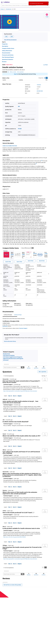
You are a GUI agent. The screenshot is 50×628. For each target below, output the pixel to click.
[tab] (3, 9)
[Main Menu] (2, 2)
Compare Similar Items (8, 48)
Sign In (15, 74)
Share (46, 64)
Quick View (8, 261)
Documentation (6, 53)
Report (19, 396)
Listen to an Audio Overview (10, 145)
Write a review (13, 71)
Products (2, 9)
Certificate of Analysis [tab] (8, 314)
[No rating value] (5, 72)
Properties (5, 44)
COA (6, 36)
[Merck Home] (7, 2)
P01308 (19, 128)
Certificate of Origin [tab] (18, 314)
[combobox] (25, 5)
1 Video (46, 16)
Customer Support (23, 328)
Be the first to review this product (13, 585)
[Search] (47, 5)
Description (5, 46)
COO (12, 36)
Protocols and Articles (7, 55)
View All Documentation (10, 39)
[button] (44, 379)
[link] (6, 364)
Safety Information (7, 50)
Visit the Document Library (10, 341)
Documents (5, 326)
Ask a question (20, 71)
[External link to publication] (41, 160)
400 (19, 106)
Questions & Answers (7, 59)
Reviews (4, 61)
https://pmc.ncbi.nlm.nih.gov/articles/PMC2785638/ (14, 537)
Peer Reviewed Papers (8, 57)
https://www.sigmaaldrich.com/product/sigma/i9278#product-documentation (20, 391)
